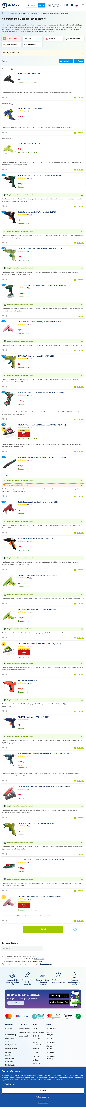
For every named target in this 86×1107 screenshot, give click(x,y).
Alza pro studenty (49, 1047)
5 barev (5, 475)
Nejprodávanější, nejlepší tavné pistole (54, 13)
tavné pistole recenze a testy (44, 31)
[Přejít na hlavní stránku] (11, 5)
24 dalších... (43, 929)
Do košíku (80, 98)
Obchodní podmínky (8, 1054)
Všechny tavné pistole (11, 53)
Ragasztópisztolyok (45, 964)
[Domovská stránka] (2, 13)
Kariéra (35, 1052)
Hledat (41, 5)
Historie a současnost (37, 1043)
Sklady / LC (36, 1064)
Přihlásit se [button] (55, 6)
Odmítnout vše (43, 1103)
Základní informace (36, 1037)
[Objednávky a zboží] (67, 5)
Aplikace (36, 1060)
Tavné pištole (32, 956)
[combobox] (32, 5)
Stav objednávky (24, 1028)
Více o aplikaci (14, 1003)
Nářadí (25, 13)
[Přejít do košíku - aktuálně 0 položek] (82, 5)
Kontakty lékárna (38, 1032)
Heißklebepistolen (39, 959)
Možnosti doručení (8, 1030)
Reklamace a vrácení (9, 1040)
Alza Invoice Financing (50, 1057)
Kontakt (35, 1028)
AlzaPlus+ (49, 1038)
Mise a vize (36, 1048)
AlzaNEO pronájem (49, 1033)
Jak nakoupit (23, 1036)
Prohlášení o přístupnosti (9, 1060)
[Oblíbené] (72, 5)
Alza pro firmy (51, 1028)
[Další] (75, 929)
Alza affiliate (50, 1042)
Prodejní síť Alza (11, 1045)
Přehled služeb (10, 1065)
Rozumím (43, 1091)
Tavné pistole (34, 13)
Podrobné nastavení (43, 1097)
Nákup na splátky (11, 1048)
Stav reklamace (24, 1032)
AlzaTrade (50, 1052)
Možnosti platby (10, 1035)
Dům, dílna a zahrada (13, 13)
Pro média (36, 1056)
